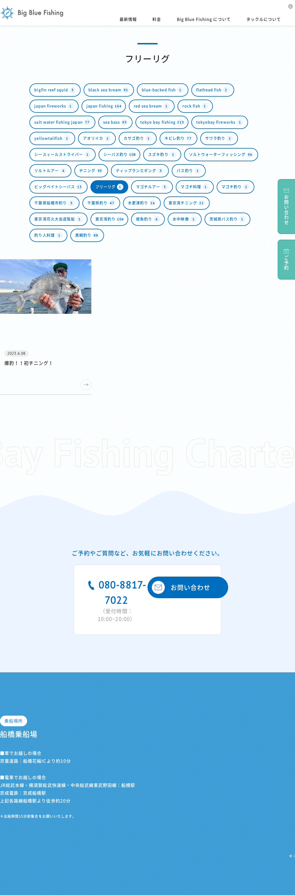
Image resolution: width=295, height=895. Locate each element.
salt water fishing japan (61, 122)
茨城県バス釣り (226, 219)
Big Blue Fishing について (204, 19)
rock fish (194, 106)
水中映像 (183, 219)
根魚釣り (147, 219)
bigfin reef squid (54, 90)
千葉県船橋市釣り (53, 203)
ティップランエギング (139, 170)
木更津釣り (141, 203)
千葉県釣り (100, 203)
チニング (90, 170)
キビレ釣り (178, 138)
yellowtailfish (51, 138)
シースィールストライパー (61, 154)
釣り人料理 (47, 235)
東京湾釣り (109, 219)
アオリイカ (96, 138)
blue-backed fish (161, 90)
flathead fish (212, 90)
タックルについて (263, 19)
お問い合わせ (190, 587)
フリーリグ (108, 187)
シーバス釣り (119, 154)
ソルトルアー (49, 170)
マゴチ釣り (234, 187)
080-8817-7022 (122, 600)
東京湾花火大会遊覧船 (57, 219)
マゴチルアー (151, 187)
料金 (156, 19)
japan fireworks (53, 106)
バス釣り (187, 170)
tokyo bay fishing (162, 122)
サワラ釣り (218, 138)
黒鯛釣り (86, 235)
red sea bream (151, 106)
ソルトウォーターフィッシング (221, 154)
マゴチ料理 (194, 187)
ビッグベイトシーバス (58, 187)
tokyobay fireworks (218, 122)
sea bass (115, 122)
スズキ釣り (161, 154)
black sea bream (108, 90)
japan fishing (104, 106)
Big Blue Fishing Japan (31, 13)
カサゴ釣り (137, 138)
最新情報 (128, 19)
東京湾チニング (186, 203)
